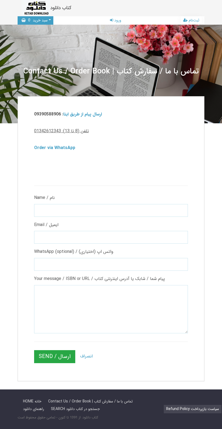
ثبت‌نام (193, 20)
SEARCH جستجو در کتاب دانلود (75, 409)
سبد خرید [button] (37, 20)
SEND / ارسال (55, 356)
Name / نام (44, 197)
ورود (117, 20)
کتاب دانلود (60, 8)
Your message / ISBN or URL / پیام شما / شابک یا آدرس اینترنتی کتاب (99, 278)
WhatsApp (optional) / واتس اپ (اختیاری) (73, 251)
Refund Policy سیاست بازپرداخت (192, 409)
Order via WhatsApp (54, 147)
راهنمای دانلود (33, 409)
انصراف (86, 356)
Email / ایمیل (46, 224)
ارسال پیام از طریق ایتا (82, 114)
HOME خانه (32, 401)
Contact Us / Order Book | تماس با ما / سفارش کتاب (90, 401)
